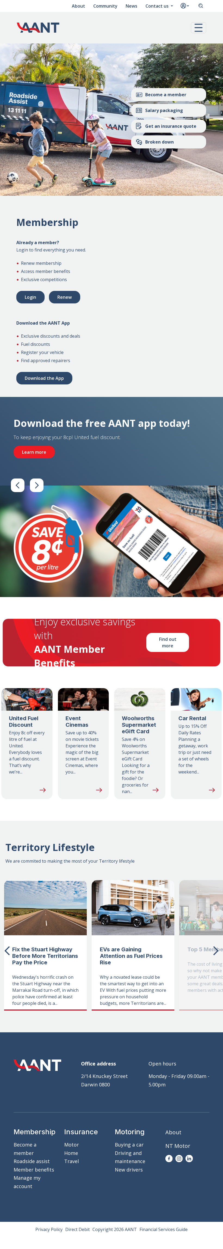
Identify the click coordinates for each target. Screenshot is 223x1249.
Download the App (44, 378)
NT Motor (177, 1145)
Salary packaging (164, 110)
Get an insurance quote (170, 126)
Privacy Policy (49, 1229)
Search (200, 6)
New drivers (129, 1169)
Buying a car (129, 1144)
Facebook (169, 1158)
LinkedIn (189, 1158)
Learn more (34, 452)
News (131, 6)
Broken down (159, 142)
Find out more (167, 642)
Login (30, 297)
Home (71, 1153)
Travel (71, 1161)
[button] (198, 27)
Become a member (165, 95)
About (78, 6)
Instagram (179, 1158)
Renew (64, 297)
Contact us (157, 6)
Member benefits (34, 1169)
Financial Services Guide (164, 1229)
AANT (38, 28)
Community (105, 6)
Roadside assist (32, 1161)
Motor (71, 1144)
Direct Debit (77, 1229)
